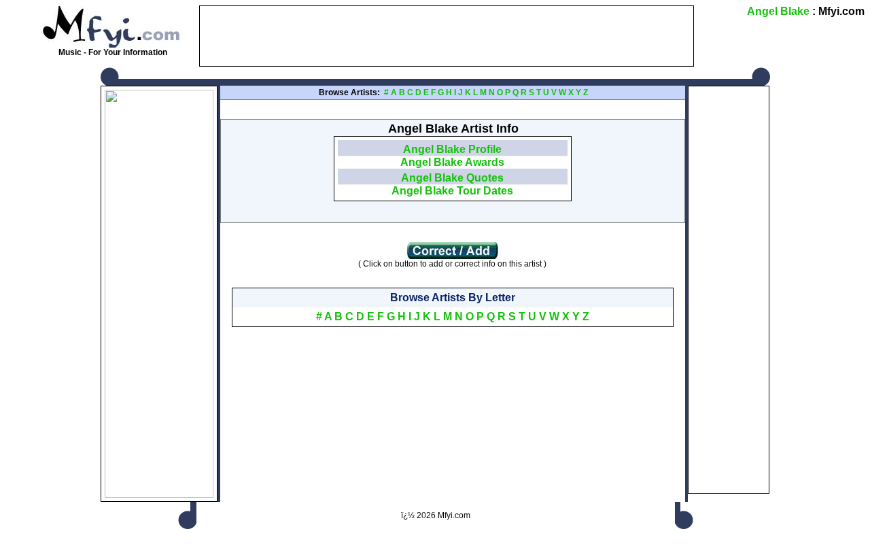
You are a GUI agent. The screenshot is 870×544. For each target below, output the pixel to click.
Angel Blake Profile (452, 149)
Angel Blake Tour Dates (452, 191)
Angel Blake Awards (452, 162)
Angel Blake (778, 11)
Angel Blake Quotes (452, 178)
